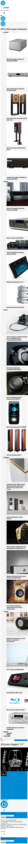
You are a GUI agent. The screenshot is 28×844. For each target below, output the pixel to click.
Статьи (6, 611)
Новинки (6, 457)
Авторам (6, 7)
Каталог (6, 32)
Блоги (8, 734)
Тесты (5, 310)
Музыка (6, 732)
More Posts (4, 800)
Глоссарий (7, 736)
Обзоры (6, 181)
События (9, 733)
